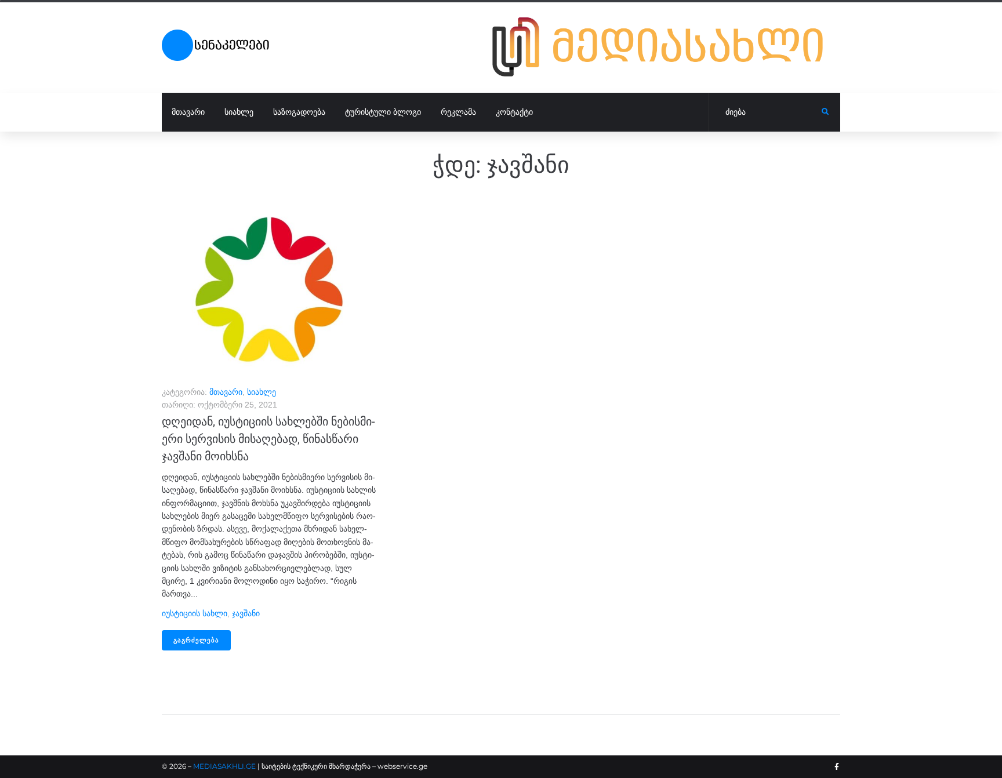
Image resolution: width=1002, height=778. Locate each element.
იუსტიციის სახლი (194, 613)
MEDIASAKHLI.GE (224, 766)
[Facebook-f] (836, 767)
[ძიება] (765, 112)
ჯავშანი (246, 613)
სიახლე (261, 392)
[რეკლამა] (666, 47)
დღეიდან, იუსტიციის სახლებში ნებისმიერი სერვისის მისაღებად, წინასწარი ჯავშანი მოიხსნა (268, 439)
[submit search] (825, 111)
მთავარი (225, 392)
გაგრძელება (196, 640)
